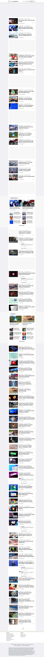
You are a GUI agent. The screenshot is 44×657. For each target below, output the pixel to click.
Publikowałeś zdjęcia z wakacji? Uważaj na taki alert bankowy (26, 404)
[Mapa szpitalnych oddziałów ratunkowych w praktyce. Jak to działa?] (13, 301)
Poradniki (22, 633)
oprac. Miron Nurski (27, 18)
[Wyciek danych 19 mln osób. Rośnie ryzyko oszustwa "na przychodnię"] (13, 535)
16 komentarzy (22, 420)
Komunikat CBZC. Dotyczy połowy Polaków (27, 177)
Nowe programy (8, 640)
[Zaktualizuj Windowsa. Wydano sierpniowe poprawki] (13, 608)
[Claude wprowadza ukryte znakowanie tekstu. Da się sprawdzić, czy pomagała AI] (13, 622)
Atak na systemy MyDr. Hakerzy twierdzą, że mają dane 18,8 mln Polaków (26, 587)
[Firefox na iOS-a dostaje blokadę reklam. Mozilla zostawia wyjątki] (13, 398)
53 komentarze (22, 524)
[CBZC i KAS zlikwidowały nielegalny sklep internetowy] (13, 549)
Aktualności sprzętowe (23, 634)
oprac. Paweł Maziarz (28, 68)
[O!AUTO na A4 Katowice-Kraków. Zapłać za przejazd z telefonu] (24, 334)
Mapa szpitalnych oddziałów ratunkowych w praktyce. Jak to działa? (25, 301)
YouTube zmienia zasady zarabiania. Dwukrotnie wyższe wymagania (26, 475)
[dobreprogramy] (15, 1)
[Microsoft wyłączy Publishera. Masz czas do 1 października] (13, 487)
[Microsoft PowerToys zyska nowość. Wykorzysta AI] (13, 594)
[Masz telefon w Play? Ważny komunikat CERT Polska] (13, 461)
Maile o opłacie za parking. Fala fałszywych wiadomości (26, 286)
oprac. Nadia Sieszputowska (29, 61)
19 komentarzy (22, 434)
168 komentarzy (22, 558)
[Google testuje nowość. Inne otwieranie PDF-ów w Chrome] (13, 501)
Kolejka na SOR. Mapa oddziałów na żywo (26, 355)
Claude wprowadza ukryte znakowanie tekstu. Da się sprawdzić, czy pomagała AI (25, 622)
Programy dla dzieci (8, 638)
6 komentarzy (21, 108)
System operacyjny (23, 636)
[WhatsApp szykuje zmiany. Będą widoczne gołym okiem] (13, 92)
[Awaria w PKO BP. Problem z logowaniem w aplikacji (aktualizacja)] (13, 233)
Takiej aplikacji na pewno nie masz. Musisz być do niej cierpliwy (27, 348)
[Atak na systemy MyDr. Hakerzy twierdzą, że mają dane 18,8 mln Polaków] (13, 587)
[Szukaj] (23, 1)
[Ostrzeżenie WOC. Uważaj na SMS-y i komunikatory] (13, 170)
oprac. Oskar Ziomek (27, 25)
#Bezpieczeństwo (14, 198)
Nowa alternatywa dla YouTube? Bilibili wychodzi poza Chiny (26, 63)
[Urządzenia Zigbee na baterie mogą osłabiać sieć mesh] (13, 426)
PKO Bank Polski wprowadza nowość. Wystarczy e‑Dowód (25, 369)
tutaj (25, 655)
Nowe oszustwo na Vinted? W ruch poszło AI (27, 70)
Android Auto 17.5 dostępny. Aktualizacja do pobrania (25, 134)
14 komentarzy (22, 309)
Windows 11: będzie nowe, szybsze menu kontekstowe (27, 307)
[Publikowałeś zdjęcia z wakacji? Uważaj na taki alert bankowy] (13, 405)
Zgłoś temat (31, 644)
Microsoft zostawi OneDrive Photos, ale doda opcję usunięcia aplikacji (26, 468)
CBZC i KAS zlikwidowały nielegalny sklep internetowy (25, 549)
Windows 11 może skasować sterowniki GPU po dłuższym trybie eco (25, 99)
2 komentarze (22, 37)
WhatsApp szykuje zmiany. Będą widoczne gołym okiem (26, 92)
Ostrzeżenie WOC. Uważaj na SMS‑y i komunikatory (25, 170)
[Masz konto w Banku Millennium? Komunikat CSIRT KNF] (13, 377)
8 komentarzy (21, 462)
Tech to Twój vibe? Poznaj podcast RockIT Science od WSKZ (27, 579)
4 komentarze (22, 469)
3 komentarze (22, 65)
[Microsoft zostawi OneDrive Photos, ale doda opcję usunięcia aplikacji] (13, 468)
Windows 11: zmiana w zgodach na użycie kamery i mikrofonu (26, 239)
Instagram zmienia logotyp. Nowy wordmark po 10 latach (27, 515)
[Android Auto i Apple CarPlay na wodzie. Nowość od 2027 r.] (24, 338)
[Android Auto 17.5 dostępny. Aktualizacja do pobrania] (13, 135)
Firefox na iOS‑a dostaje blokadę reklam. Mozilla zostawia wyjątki (26, 397)
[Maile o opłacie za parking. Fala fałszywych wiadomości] (13, 287)
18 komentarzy (22, 609)
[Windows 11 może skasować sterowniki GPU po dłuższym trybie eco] (13, 99)
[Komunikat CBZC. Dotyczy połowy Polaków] (13, 177)
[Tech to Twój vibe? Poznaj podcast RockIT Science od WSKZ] (13, 580)
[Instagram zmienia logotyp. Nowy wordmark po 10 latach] (13, 515)
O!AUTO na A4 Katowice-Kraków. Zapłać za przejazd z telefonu (30, 333)
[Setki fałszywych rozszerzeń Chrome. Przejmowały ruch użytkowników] (13, 35)
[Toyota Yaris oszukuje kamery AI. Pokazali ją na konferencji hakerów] (24, 329)
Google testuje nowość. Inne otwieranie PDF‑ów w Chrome (26, 501)
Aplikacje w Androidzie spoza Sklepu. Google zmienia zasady (26, 28)
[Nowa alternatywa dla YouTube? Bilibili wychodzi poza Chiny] (13, 64)
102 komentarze (22, 565)
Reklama (27, 644)
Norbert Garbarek (27, 346)
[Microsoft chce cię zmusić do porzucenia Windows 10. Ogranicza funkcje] (13, 522)
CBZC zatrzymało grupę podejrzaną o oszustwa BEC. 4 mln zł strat (27, 601)
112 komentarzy (22, 276)
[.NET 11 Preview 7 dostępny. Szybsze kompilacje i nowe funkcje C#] (13, 447)
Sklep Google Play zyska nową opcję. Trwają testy (26, 494)
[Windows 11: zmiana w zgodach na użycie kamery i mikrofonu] (13, 240)
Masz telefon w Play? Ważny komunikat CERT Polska (25, 460)
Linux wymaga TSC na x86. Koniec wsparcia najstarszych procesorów (27, 418)
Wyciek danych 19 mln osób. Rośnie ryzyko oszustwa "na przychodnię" (25, 535)
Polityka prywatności (17, 645)
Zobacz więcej (21, 225)
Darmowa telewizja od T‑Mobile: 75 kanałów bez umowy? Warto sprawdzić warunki (26, 294)
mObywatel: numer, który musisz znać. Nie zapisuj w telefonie (26, 56)
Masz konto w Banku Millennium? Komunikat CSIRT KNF (27, 376)
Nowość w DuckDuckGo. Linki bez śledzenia (26, 508)
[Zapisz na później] (32, 23)
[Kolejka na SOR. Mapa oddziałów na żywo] (13, 356)
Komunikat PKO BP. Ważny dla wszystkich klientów (26, 127)
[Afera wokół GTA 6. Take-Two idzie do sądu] (13, 21)
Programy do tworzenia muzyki (10, 634)
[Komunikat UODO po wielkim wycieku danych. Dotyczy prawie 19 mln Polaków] (13, 556)
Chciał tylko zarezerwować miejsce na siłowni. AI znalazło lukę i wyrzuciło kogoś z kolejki (27, 440)
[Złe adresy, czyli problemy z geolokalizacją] (28, 319)
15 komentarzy (22, 58)
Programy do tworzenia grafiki (9, 639)
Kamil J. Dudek (27, 605)
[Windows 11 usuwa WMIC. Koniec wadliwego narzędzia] (13, 412)
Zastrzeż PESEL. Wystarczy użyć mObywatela (26, 542)
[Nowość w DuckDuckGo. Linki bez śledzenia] (13, 508)
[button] (34, 1)
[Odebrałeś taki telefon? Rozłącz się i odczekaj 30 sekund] (13, 433)
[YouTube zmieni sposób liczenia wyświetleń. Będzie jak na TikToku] (13, 363)
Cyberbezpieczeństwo (23, 635)
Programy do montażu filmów (9, 636)
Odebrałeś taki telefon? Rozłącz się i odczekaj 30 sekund (26, 432)
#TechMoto (13, 313)
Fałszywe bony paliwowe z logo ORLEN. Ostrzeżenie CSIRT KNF (26, 141)
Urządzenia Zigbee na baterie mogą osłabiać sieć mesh (25, 425)
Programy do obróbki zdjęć (9, 633)
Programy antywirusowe (9, 637)
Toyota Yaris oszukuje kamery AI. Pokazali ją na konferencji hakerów (30, 329)
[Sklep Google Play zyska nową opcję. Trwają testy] (13, 494)
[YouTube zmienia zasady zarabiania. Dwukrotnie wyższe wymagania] (13, 475)
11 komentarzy (22, 371)
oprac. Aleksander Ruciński (28, 250)
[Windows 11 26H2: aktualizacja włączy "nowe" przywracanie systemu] (13, 106)
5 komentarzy (21, 101)
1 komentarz (21, 30)
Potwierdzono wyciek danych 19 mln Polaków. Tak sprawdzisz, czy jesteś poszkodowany (26, 563)
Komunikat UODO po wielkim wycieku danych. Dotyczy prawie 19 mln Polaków (26, 556)
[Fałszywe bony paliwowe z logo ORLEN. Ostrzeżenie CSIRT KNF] (13, 142)
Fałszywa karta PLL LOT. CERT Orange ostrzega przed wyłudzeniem (25, 163)
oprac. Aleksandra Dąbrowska (29, 458)
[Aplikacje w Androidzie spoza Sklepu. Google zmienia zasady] (13, 28)
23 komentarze (22, 179)
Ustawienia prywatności (26, 645)
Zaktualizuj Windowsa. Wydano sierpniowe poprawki (26, 607)
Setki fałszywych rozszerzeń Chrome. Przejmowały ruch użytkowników (25, 35)
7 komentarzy (21, 241)
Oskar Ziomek (26, 230)
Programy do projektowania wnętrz (10, 635)
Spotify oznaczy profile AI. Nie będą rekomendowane (26, 453)
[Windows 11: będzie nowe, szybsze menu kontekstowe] (13, 308)
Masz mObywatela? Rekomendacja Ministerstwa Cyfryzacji (27, 273)
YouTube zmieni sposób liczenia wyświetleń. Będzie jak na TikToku (27, 362)
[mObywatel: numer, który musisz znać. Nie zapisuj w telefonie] (13, 57)
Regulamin (23, 644)
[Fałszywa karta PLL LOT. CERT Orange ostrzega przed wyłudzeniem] (13, 163)
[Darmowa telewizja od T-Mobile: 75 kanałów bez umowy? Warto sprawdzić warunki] (13, 294)
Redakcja (19, 644)
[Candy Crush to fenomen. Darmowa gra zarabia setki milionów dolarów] (13, 384)
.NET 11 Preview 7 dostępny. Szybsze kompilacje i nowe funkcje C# (25, 447)
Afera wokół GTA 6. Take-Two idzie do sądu (27, 21)
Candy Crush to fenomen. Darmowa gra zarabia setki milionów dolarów (25, 384)
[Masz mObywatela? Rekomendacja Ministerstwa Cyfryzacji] (13, 274)
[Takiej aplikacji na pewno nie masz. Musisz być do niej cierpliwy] (13, 349)
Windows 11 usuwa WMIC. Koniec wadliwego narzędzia (26, 411)
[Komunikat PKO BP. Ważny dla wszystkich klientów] (13, 128)
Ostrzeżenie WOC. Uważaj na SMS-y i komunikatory (30, 217)
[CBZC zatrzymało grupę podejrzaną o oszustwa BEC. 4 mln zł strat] (13, 601)
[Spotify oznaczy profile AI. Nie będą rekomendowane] (13, 454)
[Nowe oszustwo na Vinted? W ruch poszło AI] (13, 71)
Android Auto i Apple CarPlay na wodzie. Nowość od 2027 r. (30, 337)
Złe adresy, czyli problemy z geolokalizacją (27, 324)
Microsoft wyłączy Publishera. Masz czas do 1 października (26, 487)
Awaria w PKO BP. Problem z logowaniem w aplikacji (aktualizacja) (25, 233)
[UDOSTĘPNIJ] (34, 23)
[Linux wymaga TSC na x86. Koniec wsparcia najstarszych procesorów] (13, 419)
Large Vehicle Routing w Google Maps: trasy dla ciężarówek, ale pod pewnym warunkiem (26, 253)
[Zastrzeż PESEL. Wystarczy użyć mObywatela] (13, 542)
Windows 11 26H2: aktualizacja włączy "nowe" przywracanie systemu (26, 106)
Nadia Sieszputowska (28, 298)
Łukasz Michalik (24, 325)
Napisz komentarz (22, 23)
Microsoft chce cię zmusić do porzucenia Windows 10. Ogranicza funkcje (25, 523)
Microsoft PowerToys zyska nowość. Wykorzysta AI (25, 593)
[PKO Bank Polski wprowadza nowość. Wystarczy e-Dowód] (13, 370)
